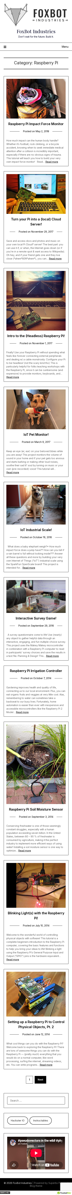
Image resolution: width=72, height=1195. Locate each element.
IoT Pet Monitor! (36, 435)
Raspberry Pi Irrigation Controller (36, 671)
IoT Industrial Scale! (36, 530)
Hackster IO (17, 1120)
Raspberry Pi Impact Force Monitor (36, 124)
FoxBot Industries (36, 31)
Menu (65, 46)
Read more (51, 161)
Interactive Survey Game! (36, 618)
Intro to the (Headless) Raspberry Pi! (36, 336)
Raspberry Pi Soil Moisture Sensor (36, 809)
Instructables (40, 1120)
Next (40, 1079)
